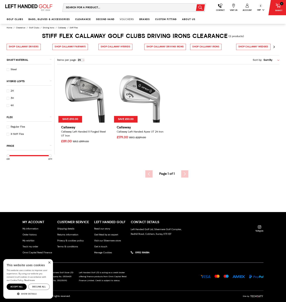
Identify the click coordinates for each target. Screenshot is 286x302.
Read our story (102, 229)
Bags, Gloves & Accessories (49, 19)
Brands (144, 19)
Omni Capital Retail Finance (37, 252)
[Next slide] (274, 47)
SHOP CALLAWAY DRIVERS (24, 47)
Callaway (62, 28)
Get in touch (100, 247)
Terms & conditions (67, 247)
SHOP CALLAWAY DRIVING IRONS (165, 47)
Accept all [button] (16, 286)
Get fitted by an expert (106, 235)
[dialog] (28, 279)
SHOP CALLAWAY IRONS (205, 47)
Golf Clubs (15, 19)
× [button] (49, 262)
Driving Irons (48, 28)
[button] (28, 293)
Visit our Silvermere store (107, 241)
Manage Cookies (103, 252)
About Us (188, 19)
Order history (30, 235)
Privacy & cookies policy (70, 241)
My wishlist (28, 241)
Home (9, 28)
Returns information (67, 235)
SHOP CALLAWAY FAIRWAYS (70, 47)
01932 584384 (142, 252)
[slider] (8, 155)
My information (30, 229)
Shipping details (65, 229)
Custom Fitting (166, 19)
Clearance (83, 19)
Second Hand (105, 19)
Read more (29, 280)
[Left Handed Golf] (28, 7)
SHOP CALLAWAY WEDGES (253, 47)
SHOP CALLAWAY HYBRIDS (115, 47)
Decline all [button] (39, 286)
